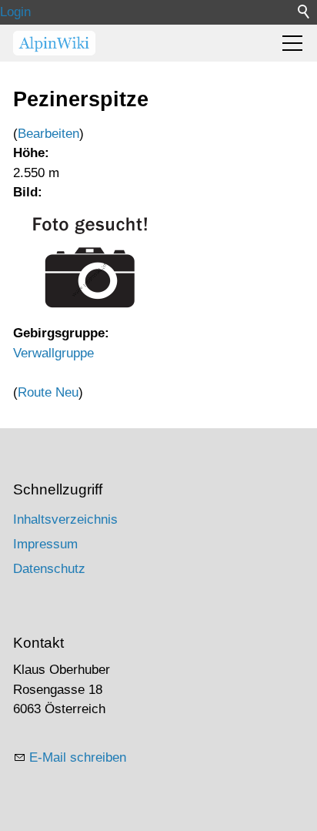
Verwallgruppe (53, 353)
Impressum (45, 544)
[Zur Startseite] (54, 43)
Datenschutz (49, 568)
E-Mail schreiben (77, 757)
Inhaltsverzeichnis (65, 519)
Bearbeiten (48, 133)
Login (15, 12)
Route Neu (48, 392)
